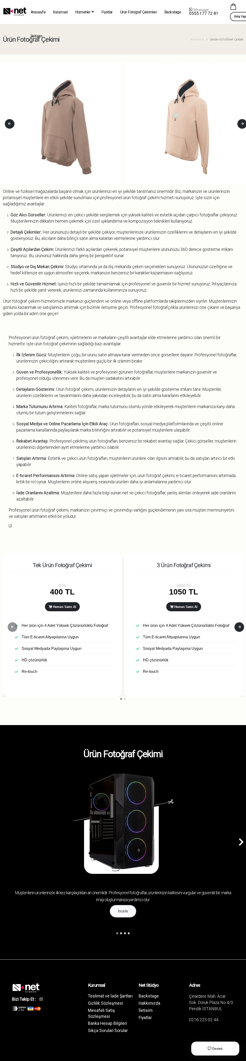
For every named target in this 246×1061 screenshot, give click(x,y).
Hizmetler (83, 12)
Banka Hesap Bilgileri (107, 1023)
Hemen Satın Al (64, 607)
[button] (121, 699)
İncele (123, 911)
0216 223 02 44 (203, 1019)
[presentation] (9, 124)
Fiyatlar (107, 12)
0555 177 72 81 (203, 13)
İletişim (36, 36)
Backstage (172, 12)
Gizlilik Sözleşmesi (105, 1003)
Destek (217, 1048)
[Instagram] (42, 999)
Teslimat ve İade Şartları (110, 996)
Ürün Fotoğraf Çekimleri (138, 12)
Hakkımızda (149, 1003)
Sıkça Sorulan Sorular (108, 1030)
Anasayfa (38, 12)
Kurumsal (60, 12)
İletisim (146, 1010)
